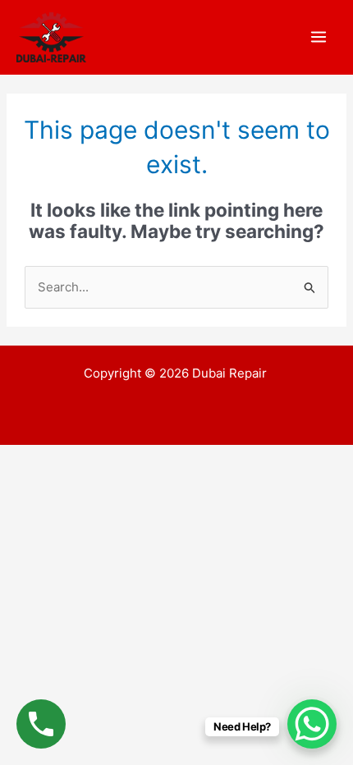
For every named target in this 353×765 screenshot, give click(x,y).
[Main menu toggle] (318, 37)
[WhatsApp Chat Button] (312, 724)
